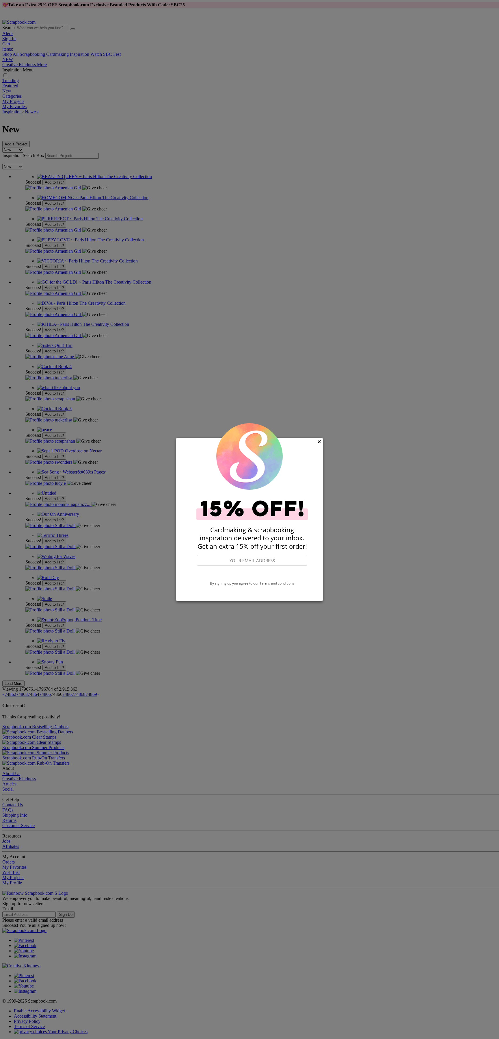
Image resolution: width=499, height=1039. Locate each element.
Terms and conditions (277, 583)
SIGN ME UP (252, 574)
